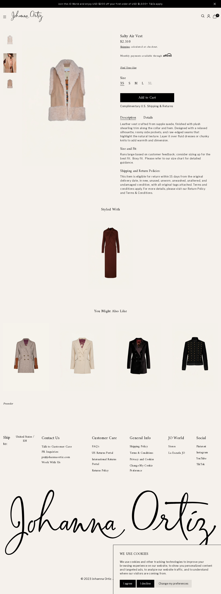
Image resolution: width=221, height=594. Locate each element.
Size (123, 78)
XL (150, 84)
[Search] (203, 16)
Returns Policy (100, 470)
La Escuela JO (176, 453)
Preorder (8, 404)
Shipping (125, 47)
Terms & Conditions (141, 453)
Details (148, 118)
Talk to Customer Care (57, 446)
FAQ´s (95, 446)
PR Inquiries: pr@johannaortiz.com (56, 454)
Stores (171, 446)
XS (122, 84)
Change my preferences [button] (173, 583)
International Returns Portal (104, 462)
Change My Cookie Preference (141, 468)
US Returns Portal (102, 453)
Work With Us (51, 462)
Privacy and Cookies (142, 459)
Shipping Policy (139, 446)
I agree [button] (127, 583)
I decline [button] (145, 583)
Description (128, 118)
